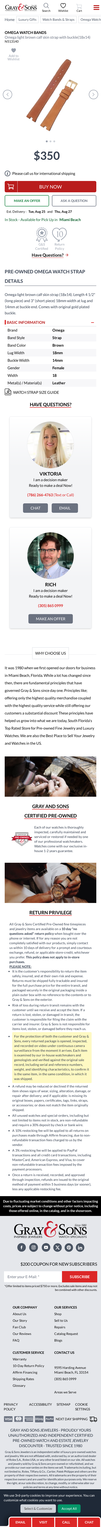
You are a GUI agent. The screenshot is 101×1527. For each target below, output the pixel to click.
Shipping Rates (23, 1379)
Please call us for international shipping (43, 173)
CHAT (90, 1521)
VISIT (43, 1522)
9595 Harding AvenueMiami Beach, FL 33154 (71, 1370)
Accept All (69, 1508)
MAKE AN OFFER (27, 201)
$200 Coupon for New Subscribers (58, 1264)
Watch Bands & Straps (58, 19)
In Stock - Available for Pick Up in (43, 219)
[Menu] (93, 7)
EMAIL (20, 1522)
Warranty (20, 1359)
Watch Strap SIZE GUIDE (36, 392)
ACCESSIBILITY (40, 1404)
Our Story (20, 1320)
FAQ (16, 1340)
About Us (19, 1314)
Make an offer (50, 618)
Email (64, 508)
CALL (66, 1522)
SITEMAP (63, 1404)
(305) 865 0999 (65, 1379)
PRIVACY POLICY (11, 1406)
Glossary (19, 1385)
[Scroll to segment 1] (47, 141)
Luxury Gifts (27, 19)
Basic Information (26, 322)
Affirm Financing (25, 1372)
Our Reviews (22, 1334)
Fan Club (19, 1327)
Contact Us (64, 1352)
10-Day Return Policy (28, 1366)
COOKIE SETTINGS (82, 1406)
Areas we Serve (65, 1392)
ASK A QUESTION (74, 201)
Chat (35, 508)
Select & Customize (38, 1508)
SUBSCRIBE (80, 1276)
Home (10, 19)
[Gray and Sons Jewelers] (21, 7)
